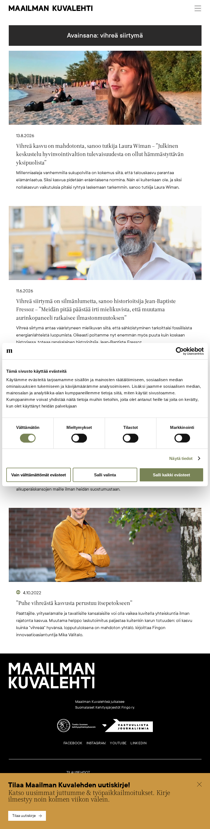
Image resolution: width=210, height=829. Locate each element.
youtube (118, 743)
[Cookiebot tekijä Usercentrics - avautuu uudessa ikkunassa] (180, 351)
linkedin (138, 743)
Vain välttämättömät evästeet (38, 474)
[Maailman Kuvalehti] (52, 687)
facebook (72, 743)
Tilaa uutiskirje (24, 815)
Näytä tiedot (180, 458)
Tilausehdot (78, 772)
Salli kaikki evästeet (171, 474)
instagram (96, 743)
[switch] (79, 438)
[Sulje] (199, 785)
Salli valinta (105, 474)
